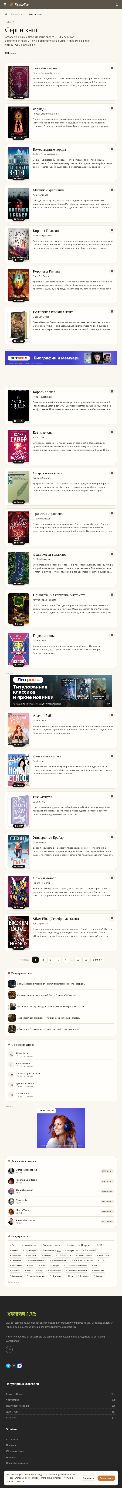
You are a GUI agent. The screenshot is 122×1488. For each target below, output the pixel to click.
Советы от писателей (77, 1270)
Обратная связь (15, 1451)
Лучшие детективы (37, 1260)
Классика (11, 1417)
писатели (16, 1270)
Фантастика (12, 1399)
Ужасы (31, 1265)
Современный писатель (76, 1265)
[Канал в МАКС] (19, 1365)
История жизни (30, 1245)
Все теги (12, 1282)
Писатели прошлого (83, 1260)
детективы (16, 1255)
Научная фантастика (37, 1276)
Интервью (104, 1255)
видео (43, 1265)
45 (78, 959)
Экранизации (30, 1250)
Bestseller (22, 4)
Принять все (106, 1478)
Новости (70, 1244)
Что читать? (90, 1250)
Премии (56, 1276)
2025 (102, 1260)
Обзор (14, 1245)
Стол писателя (17, 1260)
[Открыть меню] (5, 4)
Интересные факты (59, 1260)
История (55, 1265)
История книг (72, 1250)
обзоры (40, 1270)
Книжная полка (14, 1394)
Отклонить (88, 1478)
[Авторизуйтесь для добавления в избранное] (112, 68)
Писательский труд (51, 1250)
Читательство (99, 1270)
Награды (86, 1245)
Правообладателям (17, 1463)
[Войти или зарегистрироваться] (117, 4)
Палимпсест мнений (17, 1405)
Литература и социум (51, 1245)
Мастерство (55, 1270)
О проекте (12, 1439)
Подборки (84, 1275)
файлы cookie (32, 1474)
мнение (15, 1250)
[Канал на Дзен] (14, 1365)
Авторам (11, 1457)
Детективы (12, 1411)
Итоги (70, 1276)
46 (86, 959)
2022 (99, 1244)
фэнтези (99, 1275)
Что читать (32, 1255)
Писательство (64, 1255)
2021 (96, 1265)
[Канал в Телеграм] (8, 1365)
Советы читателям (85, 1255)
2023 (29, 1270)
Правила (11, 1445)
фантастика (17, 1275)
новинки (47, 1255)
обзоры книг (17, 1265)
